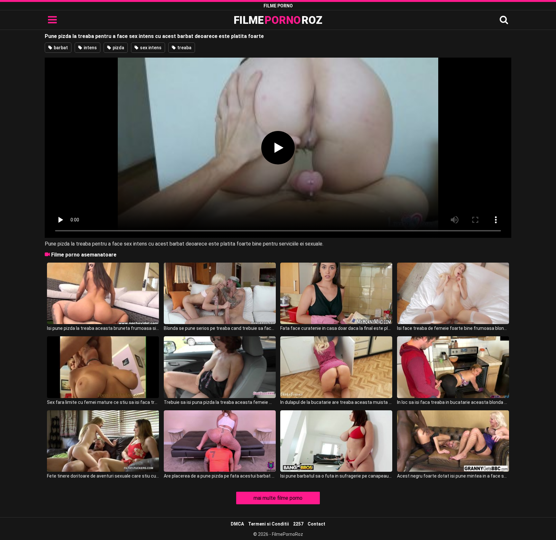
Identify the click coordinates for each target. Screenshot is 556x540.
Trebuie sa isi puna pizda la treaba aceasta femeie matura (220, 402)
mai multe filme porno (278, 498)
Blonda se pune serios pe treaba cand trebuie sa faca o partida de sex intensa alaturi (220, 328)
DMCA (237, 523)
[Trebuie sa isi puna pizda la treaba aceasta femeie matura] (220, 367)
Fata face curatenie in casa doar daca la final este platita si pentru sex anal (336, 328)
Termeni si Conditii (268, 523)
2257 (298, 523)
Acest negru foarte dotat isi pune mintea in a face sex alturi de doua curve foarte (453, 476)
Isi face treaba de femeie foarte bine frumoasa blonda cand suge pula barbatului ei (453, 328)
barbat (60, 47)
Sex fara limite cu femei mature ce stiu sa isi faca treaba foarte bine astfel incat (103, 402)
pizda (118, 47)
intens (90, 47)
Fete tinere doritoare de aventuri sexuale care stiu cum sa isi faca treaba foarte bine (103, 476)
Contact (316, 523)
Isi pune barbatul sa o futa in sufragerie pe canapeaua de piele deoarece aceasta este (336, 476)
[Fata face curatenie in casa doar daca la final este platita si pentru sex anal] (336, 293)
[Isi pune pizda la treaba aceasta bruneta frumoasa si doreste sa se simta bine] (103, 293)
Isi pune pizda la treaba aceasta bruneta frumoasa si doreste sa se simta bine (103, 328)
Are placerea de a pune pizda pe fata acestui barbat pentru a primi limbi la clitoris (220, 476)
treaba (183, 47)
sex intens (150, 47)
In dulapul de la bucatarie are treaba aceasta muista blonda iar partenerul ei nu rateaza (336, 402)
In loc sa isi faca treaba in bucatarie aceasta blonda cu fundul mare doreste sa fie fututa (453, 402)
